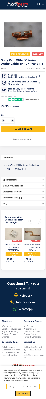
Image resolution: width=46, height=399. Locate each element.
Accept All (23, 393)
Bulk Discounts (8, 347)
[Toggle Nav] (3, 4)
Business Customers (11, 349)
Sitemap (5, 337)
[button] (38, 221)
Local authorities (9, 355)
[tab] (23, 157)
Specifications (10, 179)
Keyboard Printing (10, 331)
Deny (11, 386)
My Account (29, 326)
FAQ (5, 203)
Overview (8, 157)
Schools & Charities (10, 352)
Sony (3, 68)
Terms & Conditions (32, 337)
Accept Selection (29, 386)
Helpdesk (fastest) (34, 347)
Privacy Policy (30, 334)
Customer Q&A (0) (12, 197)
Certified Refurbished (11, 329)
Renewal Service (9, 334)
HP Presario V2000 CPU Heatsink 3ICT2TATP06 (13, 247)
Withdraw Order (31, 329)
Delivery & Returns (13, 185)
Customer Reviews (13, 191)
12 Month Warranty (17, 84)
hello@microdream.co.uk (34, 356)
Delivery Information (33, 331)
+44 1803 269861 (33, 349)
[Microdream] (17, 4)
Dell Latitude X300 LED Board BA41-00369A (32, 247)
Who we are (7, 326)
